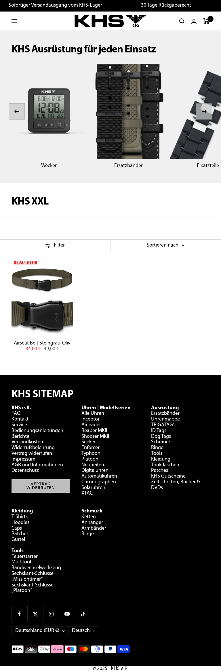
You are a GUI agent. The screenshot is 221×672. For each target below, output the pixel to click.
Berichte (20, 436)
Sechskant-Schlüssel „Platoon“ (33, 588)
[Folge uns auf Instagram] (51, 614)
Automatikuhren (99, 476)
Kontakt (20, 419)
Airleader (91, 425)
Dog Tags (161, 436)
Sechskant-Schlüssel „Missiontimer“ (33, 576)
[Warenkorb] (206, 21)
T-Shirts (20, 517)
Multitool (21, 562)
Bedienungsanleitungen (37, 431)
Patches (159, 470)
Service (19, 425)
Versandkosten (27, 442)
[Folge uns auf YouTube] (67, 614)
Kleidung (160, 459)
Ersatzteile (208, 166)
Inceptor (90, 419)
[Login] (194, 21)
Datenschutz (25, 470)
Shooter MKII (95, 436)
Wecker (49, 166)
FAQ (16, 413)
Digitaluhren (94, 470)
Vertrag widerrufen (32, 453)
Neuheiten (92, 465)
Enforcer (90, 447)
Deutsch (81, 630)
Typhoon (90, 453)
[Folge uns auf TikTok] (83, 614)
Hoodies (20, 522)
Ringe (157, 447)
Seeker (88, 442)
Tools (156, 453)
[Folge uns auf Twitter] (35, 614)
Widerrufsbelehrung (33, 447)
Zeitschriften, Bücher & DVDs (175, 485)
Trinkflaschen (165, 465)
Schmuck (161, 442)
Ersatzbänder (128, 166)
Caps (17, 528)
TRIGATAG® (163, 425)
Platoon (89, 459)
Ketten (88, 517)
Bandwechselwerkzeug (36, 568)
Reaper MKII (94, 431)
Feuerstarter (25, 556)
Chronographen (98, 482)
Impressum (23, 459)
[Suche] (181, 21)
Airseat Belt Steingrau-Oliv (42, 343)
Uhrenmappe (165, 419)
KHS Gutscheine (168, 476)
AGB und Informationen (37, 465)
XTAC (87, 493)
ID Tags (158, 431)
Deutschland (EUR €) (37, 630)
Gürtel (18, 539)
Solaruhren (93, 488)
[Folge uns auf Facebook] (19, 614)
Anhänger (92, 522)
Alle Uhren (92, 413)
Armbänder (93, 528)
